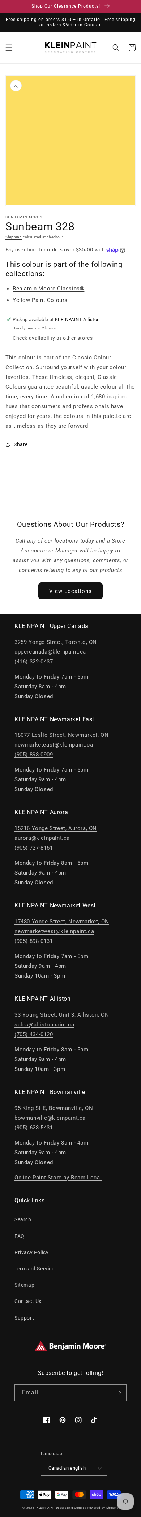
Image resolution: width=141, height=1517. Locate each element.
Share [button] (21, 444)
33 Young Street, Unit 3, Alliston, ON (61, 1015)
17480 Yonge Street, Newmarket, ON (61, 921)
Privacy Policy (31, 1252)
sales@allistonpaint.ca (44, 1024)
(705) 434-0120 (33, 1034)
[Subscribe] (118, 1392)
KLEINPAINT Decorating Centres (61, 1507)
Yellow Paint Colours (40, 300)
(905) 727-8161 (33, 848)
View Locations (70, 591)
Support (24, 1318)
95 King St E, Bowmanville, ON (53, 1108)
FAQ (19, 1236)
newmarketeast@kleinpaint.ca (53, 745)
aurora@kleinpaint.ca (42, 838)
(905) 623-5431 (33, 1127)
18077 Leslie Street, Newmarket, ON (61, 735)
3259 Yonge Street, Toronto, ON (55, 642)
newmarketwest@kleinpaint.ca (54, 931)
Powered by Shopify (103, 1507)
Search (22, 1219)
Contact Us (28, 1301)
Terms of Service (34, 1269)
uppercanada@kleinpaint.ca (50, 652)
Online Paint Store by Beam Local (58, 1177)
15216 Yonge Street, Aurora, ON (55, 828)
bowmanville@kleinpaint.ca (50, 1118)
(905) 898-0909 (33, 754)
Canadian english (67, 1468)
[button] (9, 48)
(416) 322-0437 (33, 661)
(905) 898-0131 (33, 941)
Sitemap (24, 1285)
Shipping (13, 237)
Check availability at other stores (53, 338)
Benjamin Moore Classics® (48, 288)
